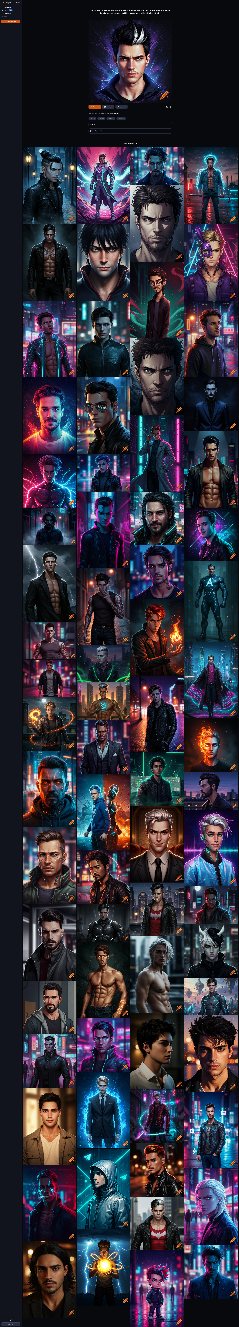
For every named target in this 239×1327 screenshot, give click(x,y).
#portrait (92, 118)
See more (116, 113)
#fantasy (101, 118)
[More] (163, 107)
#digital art (111, 118)
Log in (11, 1320)
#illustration (121, 118)
